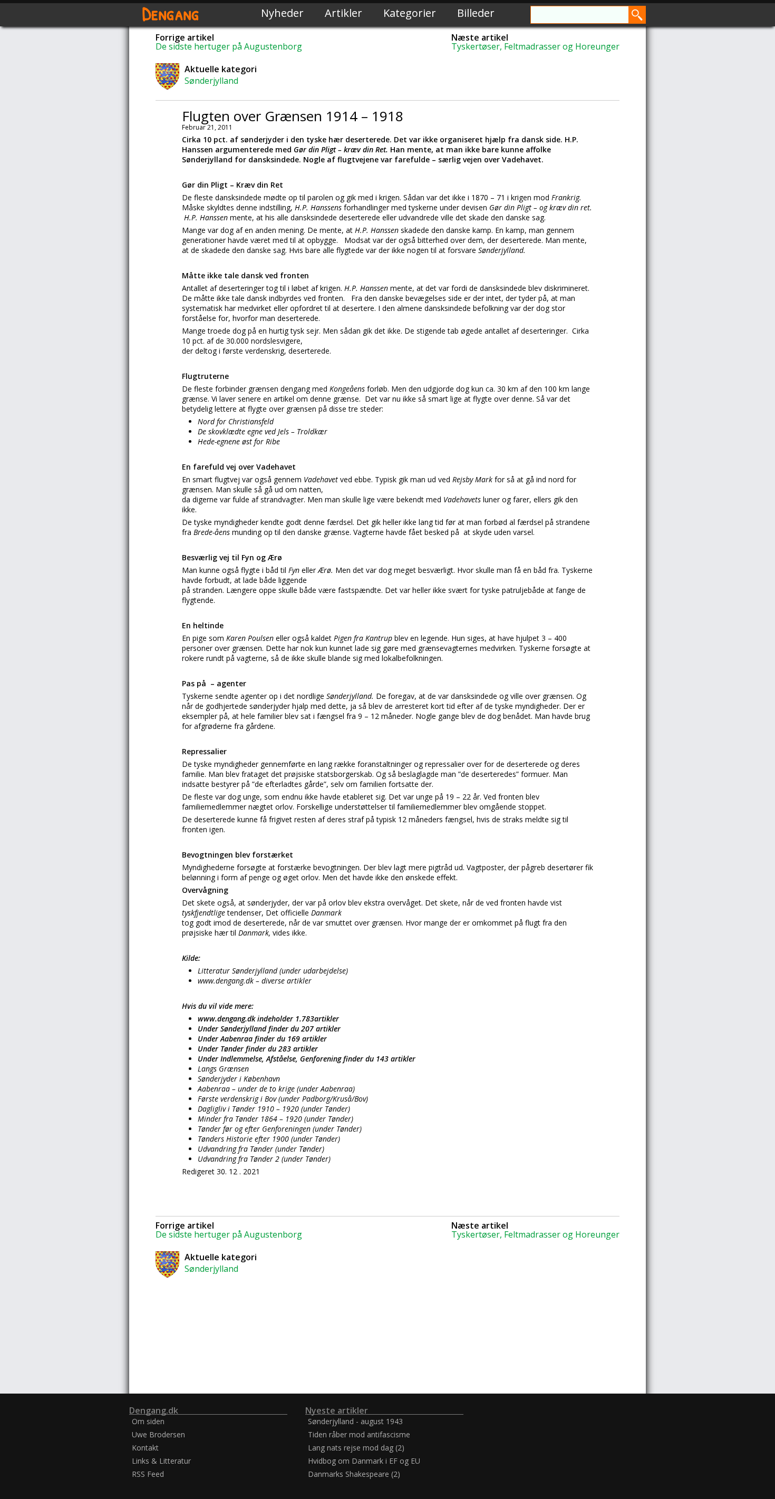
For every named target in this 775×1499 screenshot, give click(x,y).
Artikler (343, 13)
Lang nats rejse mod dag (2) (356, 1448)
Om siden (148, 1421)
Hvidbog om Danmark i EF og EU (364, 1461)
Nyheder (282, 13)
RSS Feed (148, 1474)
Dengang (170, 13)
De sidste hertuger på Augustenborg (229, 46)
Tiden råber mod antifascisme (359, 1434)
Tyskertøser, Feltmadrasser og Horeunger (535, 46)
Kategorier (409, 13)
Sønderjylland (211, 80)
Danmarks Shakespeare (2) (354, 1474)
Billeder (476, 13)
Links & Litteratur (161, 1461)
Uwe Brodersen (158, 1434)
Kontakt (145, 1448)
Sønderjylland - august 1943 (355, 1421)
